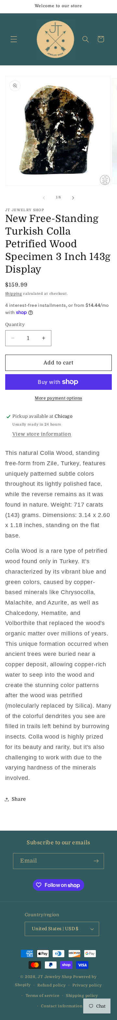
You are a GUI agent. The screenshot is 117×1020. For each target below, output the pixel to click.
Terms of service (42, 996)
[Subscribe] (96, 861)
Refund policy (51, 985)
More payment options (58, 398)
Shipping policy (82, 996)
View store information (42, 434)
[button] (13, 39)
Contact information (62, 1006)
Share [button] (19, 799)
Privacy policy (87, 985)
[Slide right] (73, 198)
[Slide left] (44, 198)
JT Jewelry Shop (55, 977)
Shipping (13, 294)
